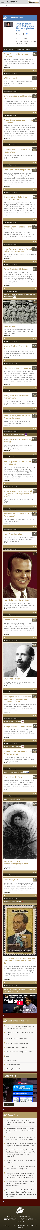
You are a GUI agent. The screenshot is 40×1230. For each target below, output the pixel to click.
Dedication (20, 1221)
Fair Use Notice (27, 1219)
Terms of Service (23, 1217)
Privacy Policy (10, 1219)
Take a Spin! (10, 1104)
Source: (10, 73)
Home (9, 1217)
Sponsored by (14, 434)
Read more (7, 67)
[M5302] (20, 1201)
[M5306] (20, 1015)
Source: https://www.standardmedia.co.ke (17, 49)
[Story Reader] (20, 1109)
